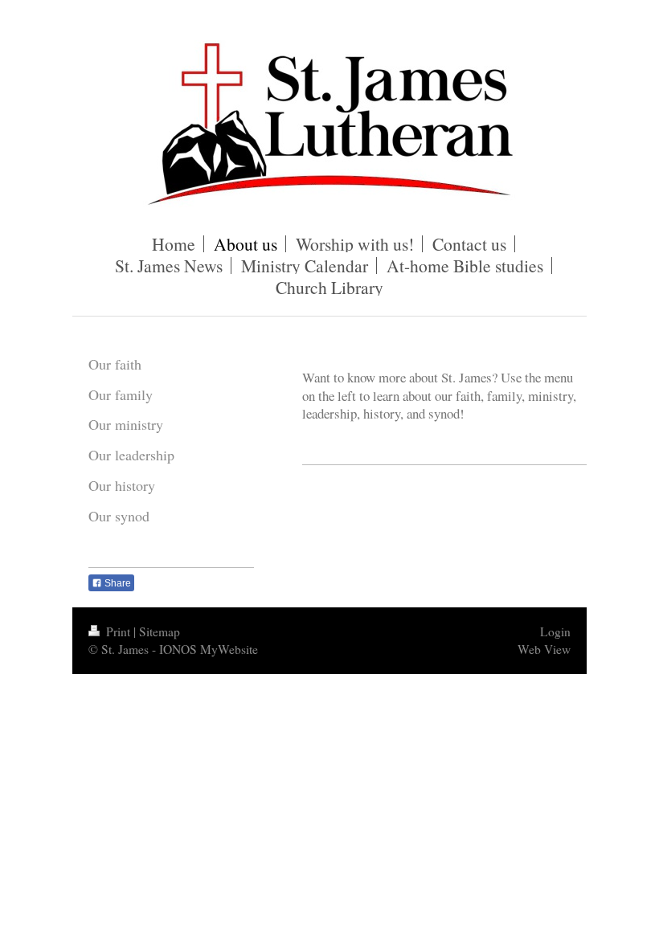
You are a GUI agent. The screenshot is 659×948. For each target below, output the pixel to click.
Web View (544, 649)
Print (118, 631)
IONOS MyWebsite (208, 649)
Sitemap (159, 631)
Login (555, 631)
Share (116, 583)
